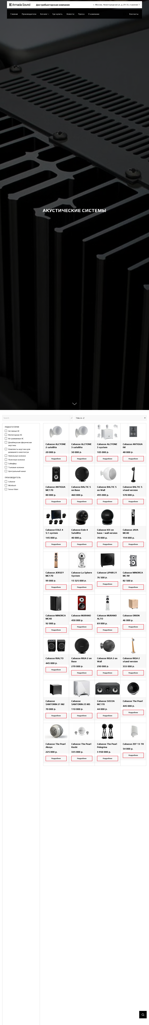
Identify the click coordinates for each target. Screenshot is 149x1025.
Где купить (57, 14)
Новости (70, 14)
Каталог (44, 14)
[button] (143, 1014)
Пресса (81, 14)
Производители (29, 14)
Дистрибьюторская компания (53, 4)
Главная (14, 14)
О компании (93, 14)
